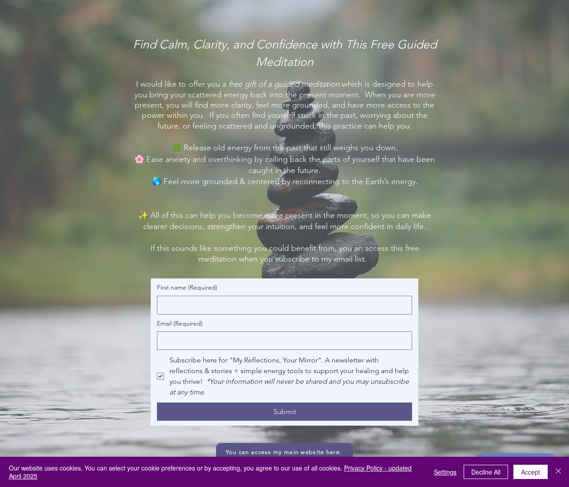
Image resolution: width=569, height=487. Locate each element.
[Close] (558, 472)
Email (180, 323)
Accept (530, 471)
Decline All (486, 471)
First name (187, 287)
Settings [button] (445, 471)
